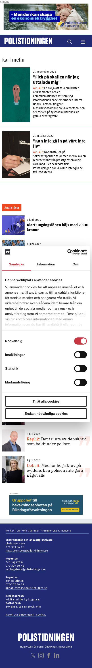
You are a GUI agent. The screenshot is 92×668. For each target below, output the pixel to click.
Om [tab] (75, 264)
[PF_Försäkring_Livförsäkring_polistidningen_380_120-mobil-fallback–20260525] (46, 17)
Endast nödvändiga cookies (46, 413)
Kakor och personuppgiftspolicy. (26, 614)
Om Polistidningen (28, 530)
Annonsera (64, 530)
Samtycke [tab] (16, 264)
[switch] (80, 354)
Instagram (41, 655)
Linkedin (56, 655)
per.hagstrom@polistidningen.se (26, 569)
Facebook (49, 655)
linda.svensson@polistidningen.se (27, 550)
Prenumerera (49, 530)
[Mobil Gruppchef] (46, 505)
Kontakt (11, 530)
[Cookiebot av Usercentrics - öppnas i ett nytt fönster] (67, 252)
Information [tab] (46, 264)
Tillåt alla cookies (46, 401)
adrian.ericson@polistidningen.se (26, 588)
